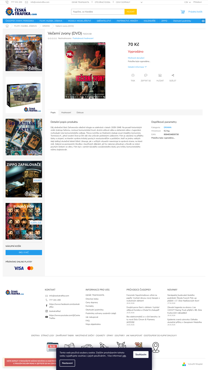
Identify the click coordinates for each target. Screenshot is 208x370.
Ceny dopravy (123, 2)
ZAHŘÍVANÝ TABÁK (65, 335)
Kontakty (90, 306)
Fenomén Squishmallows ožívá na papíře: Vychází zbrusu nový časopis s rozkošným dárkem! (143, 298)
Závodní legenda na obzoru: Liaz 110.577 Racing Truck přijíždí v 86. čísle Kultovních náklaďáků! (184, 310)
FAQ (88, 320)
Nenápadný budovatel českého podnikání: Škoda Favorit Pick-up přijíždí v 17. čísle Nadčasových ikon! (183, 298)
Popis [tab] (53, 112)
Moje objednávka (93, 324)
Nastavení (67, 363)
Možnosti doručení (136, 58)
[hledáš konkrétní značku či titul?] (104, 346)
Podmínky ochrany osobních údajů (101, 313)
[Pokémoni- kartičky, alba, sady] (121, 346)
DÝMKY (110, 335)
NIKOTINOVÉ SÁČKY (84, 335)
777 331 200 (55, 300)
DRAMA (167, 127)
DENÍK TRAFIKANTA (80, 2)
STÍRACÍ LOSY (47, 335)
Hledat (131, 11)
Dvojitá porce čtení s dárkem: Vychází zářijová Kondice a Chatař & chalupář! (143, 308)
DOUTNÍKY (120, 335)
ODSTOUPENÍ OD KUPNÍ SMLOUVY (160, 335)
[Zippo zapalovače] (70, 346)
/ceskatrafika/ (55, 311)
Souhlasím (140, 354)
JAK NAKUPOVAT (134, 335)
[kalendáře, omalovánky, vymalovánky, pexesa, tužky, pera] (138, 346)
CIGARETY (100, 335)
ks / (24, 252)
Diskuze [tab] (80, 112)
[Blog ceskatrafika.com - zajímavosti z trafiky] (52, 346)
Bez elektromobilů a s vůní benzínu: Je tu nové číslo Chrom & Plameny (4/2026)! (143, 319)
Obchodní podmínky (94, 309)
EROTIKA (35, 335)
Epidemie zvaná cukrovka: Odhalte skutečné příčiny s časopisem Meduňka (184, 321)
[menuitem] (20, 21)
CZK (186, 2)
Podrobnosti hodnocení (83, 38)
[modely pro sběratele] (87, 346)
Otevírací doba (102, 2)
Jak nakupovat (92, 317)
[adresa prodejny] (155, 346)
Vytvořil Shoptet (195, 364)
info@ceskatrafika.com (59, 295)
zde (124, 355)
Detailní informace (136, 67)
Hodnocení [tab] (66, 112)
